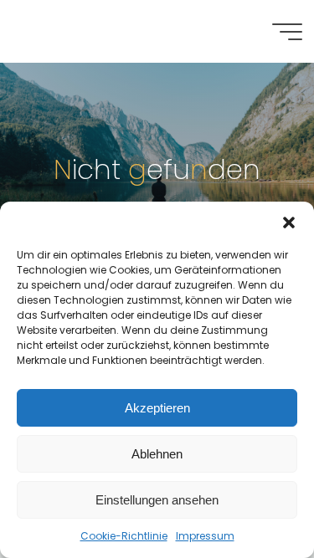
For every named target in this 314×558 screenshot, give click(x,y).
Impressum (205, 536)
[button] (289, 222)
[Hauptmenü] (287, 31)
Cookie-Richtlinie (123, 536)
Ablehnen (157, 454)
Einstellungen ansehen (157, 500)
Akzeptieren (157, 408)
